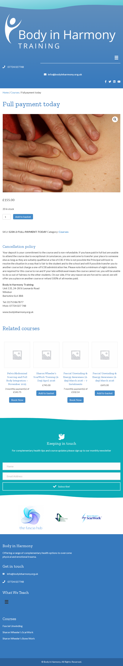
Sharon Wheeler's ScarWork (18, 632)
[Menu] (116, 58)
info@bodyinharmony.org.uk (65, 74)
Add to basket (23, 216)
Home (6, 92)
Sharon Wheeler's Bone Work (19, 638)
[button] (115, 119)
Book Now (17, 399)
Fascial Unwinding (13, 625)
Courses (15, 92)
